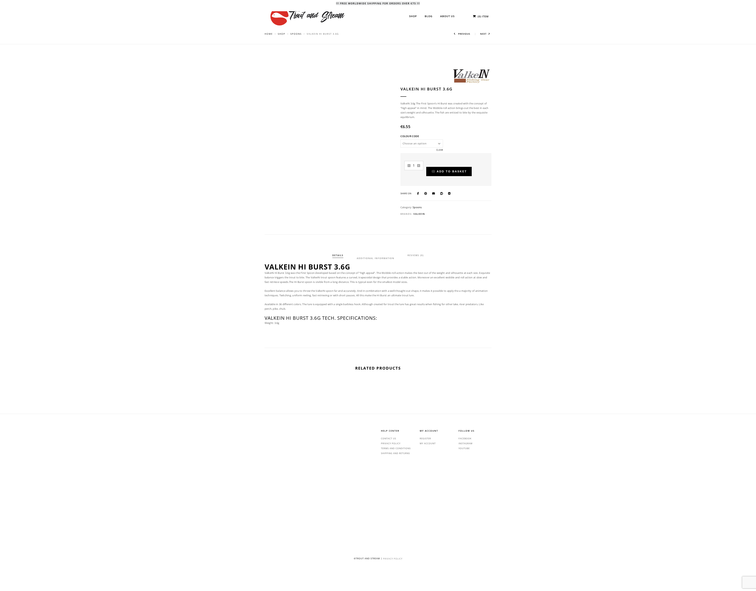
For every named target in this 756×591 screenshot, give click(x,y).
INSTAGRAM (465, 443)
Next (483, 33)
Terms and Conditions (396, 448)
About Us (447, 16)
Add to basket (452, 171)
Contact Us (388, 438)
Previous (463, 33)
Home (269, 33)
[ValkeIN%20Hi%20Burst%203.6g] (420, 193)
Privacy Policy (390, 443)
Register (425, 438)
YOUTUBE (464, 448)
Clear (439, 149)
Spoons (296, 33)
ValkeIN (419, 213)
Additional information (375, 258)
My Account (428, 443)
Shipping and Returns (395, 453)
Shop (281, 33)
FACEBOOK (465, 438)
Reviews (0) (416, 255)
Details (337, 255)
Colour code (409, 136)
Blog (428, 16)
